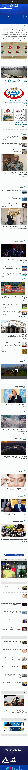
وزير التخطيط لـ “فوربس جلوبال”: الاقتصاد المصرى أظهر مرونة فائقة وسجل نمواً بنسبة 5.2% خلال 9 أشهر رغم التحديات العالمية (12, 344)
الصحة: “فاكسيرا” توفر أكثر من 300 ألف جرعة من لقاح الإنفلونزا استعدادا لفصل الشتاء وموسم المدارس (15, 102)
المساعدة (3, 751)
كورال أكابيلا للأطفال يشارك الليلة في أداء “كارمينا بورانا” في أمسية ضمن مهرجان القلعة (12, 267)
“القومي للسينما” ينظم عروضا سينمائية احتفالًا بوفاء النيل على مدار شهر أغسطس (12, 274)
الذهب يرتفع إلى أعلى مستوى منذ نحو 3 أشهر (12, 350)
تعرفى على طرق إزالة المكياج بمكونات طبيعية (16, 489)
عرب (18, 16)
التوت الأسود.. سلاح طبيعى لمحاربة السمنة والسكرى (14, 539)
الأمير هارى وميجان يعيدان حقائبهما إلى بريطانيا (15, 514)
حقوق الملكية (14, 751)
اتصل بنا (13, 752)
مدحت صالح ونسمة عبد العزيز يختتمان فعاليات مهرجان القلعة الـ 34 (15, 259)
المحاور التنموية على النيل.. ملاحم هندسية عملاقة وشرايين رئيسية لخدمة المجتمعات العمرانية (15, 457)
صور (7, 750)
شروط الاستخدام (8, 751)
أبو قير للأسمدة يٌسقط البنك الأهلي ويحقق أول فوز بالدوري (14, 297)
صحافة (12, 19)
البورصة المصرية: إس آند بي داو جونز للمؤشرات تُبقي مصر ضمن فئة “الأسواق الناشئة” (15, 335)
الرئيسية (25, 16)
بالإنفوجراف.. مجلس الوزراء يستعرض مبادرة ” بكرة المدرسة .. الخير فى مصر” (15, 123)
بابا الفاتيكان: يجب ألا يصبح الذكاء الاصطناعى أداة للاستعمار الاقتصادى (12, 204)
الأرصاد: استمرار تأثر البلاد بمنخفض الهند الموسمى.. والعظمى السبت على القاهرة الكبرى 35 (14, 80)
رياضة (8, 16)
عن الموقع (24, 751)
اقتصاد (12, 16)
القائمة (15, 1)
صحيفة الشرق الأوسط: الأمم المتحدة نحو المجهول (15, 405)
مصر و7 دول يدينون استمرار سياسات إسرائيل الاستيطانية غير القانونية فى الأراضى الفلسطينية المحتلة (15, 29)
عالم (15, 16)
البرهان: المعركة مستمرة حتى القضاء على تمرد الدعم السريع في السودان (14, 173)
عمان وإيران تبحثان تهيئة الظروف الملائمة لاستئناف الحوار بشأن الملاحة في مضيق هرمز (14, 227)
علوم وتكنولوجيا (7, 19)
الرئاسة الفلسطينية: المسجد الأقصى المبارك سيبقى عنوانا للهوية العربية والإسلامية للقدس (12, 137)
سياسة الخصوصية (19, 751)
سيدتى (16, 750)
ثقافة (4, 16)
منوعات (26, 22)
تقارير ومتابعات (24, 19)
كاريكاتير (24, 692)
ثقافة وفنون (7, 749)
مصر (22, 16)
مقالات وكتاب (18, 19)
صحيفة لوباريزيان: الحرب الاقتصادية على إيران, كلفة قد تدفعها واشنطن (14, 430)
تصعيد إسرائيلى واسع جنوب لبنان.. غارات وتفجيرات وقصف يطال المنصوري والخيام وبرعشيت (12, 676)
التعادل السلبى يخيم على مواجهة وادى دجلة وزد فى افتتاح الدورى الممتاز (12, 312)
